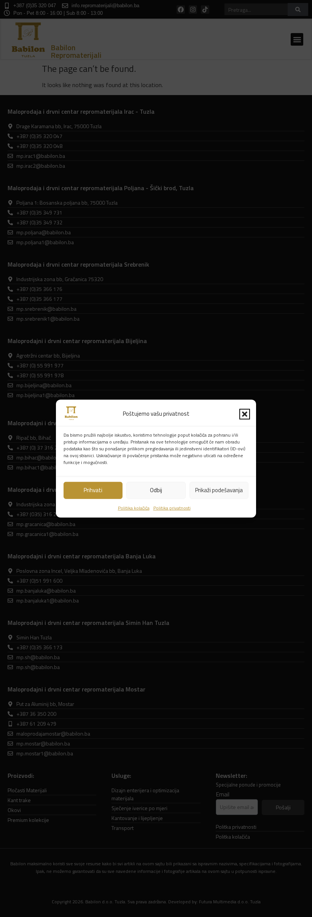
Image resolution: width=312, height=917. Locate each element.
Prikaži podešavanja (219, 490)
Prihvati (93, 490)
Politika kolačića (134, 508)
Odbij (156, 490)
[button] (244, 414)
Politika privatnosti (172, 508)
